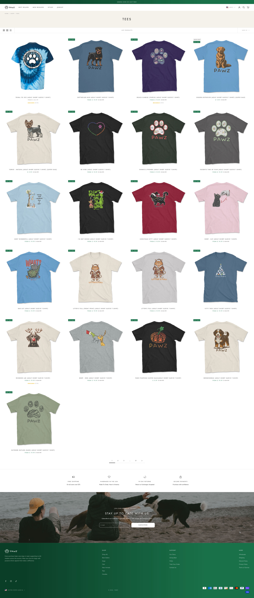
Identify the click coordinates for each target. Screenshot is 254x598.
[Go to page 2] (142, 460)
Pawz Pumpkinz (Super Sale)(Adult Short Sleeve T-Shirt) (158, 378)
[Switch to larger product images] (4, 30)
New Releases (38, 7)
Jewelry (60, 7)
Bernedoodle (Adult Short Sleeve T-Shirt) (221, 378)
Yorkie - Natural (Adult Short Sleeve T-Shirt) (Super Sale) (33, 169)
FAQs (171, 561)
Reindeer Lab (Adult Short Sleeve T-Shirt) (33, 378)
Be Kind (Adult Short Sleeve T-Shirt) (96, 169)
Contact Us (172, 568)
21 (136, 460)
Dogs (103, 561)
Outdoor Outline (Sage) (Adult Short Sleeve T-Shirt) (33, 450)
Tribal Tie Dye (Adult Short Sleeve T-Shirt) (33, 97)
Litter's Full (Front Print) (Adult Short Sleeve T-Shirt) (95, 308)
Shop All (105, 554)
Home (7, 13)
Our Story (172, 554)
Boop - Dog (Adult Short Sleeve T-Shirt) (95, 378)
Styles (50, 7)
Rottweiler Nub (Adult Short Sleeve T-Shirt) (95, 97)
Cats (103, 564)
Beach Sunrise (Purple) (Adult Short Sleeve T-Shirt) (158, 97)
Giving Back (173, 558)
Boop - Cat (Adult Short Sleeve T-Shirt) (221, 239)
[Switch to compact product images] (11, 30)
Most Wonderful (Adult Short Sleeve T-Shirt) (33, 239)
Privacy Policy (243, 564)
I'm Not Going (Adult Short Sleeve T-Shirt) (95, 239)
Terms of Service (244, 568)
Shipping (241, 558)
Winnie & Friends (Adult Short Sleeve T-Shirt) (158, 169)
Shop (12, 13)
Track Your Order (174, 564)
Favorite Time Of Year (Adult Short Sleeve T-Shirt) (221, 169)
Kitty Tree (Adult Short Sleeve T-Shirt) (221, 308)
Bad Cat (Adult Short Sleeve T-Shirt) (33, 308)
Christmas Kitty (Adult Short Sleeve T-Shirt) (158, 239)
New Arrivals (106, 568)
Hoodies (104, 574)
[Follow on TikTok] (16, 581)
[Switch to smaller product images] (7, 30)
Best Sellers (24, 7)
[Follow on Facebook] (6, 581)
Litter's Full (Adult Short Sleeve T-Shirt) (158, 308)
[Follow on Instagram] (11, 581)
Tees (17, 13)
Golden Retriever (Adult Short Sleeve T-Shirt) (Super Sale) (220, 97)
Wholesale (242, 554)
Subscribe (143, 525)
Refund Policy (243, 561)
